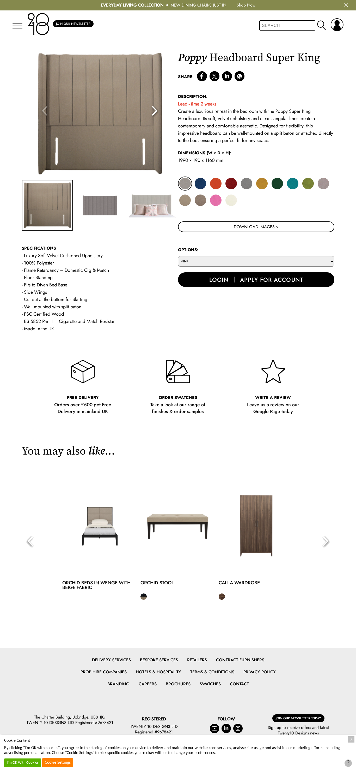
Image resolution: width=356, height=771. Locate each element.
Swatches (210, 684)
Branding (118, 684)
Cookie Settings (58, 763)
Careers (148, 684)
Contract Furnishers (240, 660)
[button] (155, 111)
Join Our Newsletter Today (298, 718)
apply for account (271, 279)
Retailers (197, 660)
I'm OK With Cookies (23, 763)
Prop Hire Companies (104, 672)
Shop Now (246, 5)
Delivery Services (111, 660)
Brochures (178, 684)
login (219, 279)
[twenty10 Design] (38, 24)
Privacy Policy (259, 672)
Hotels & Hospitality (158, 672)
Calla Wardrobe (239, 582)
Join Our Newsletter (73, 23)
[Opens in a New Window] (239, 77)
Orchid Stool (157, 582)
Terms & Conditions (212, 672)
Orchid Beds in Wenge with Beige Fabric (96, 585)
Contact (239, 684)
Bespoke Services (159, 660)
